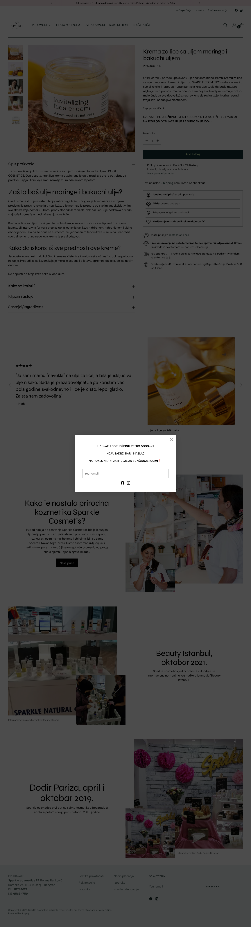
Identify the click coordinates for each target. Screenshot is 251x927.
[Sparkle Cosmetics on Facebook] (122, 483)
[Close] (172, 439)
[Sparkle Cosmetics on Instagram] (128, 483)
